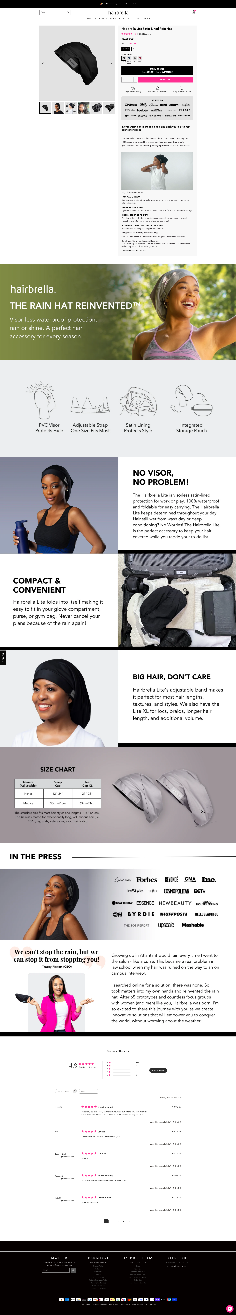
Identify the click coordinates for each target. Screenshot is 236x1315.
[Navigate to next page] (135, 1221)
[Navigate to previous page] (100, 1221)
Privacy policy (125, 1304)
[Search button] (67, 12)
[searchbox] (63, 1091)
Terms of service (137, 1304)
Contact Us (183, 1262)
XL (133, 49)
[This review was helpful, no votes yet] (174, 1122)
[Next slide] (111, 63)
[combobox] (88, 1091)
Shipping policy (150, 1304)
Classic (126, 49)
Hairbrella (87, 1304)
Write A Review (158, 1070)
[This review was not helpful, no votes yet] (178, 1122)
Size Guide (132, 43)
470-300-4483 (171, 1262)
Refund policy (114, 1304)
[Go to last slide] (43, 63)
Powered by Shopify (100, 1304)
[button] (3, 658)
